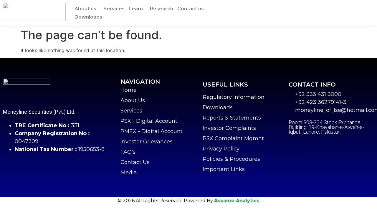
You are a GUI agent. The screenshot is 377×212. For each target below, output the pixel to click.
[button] (86, 9)
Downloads (88, 17)
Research (161, 8)
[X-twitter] (307, 145)
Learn (136, 8)
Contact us (190, 8)
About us (85, 8)
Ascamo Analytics (236, 200)
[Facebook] (293, 145)
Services (114, 8)
